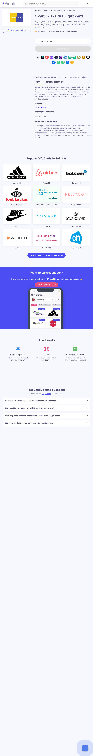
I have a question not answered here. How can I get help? (29, 423)
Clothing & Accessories (51, 10)
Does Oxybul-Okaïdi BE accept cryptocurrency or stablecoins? (31, 401)
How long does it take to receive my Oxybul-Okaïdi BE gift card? (32, 416)
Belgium (38, 10)
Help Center (46, 394)
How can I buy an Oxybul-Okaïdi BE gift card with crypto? (29, 408)
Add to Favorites (18, 30)
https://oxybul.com (40, 107)
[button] (85, 748)
